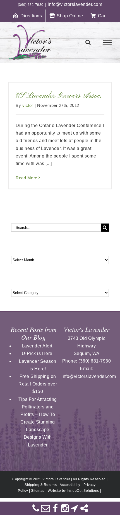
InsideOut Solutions (83, 491)
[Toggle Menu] (107, 42)
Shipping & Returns (41, 485)
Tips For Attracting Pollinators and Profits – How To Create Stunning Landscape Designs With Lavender (37, 422)
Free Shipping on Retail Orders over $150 (37, 384)
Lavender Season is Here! (37, 365)
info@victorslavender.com (75, 4)
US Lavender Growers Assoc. (59, 96)
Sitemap (38, 491)
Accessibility (70, 485)
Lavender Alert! (38, 346)
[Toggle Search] (88, 42)
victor (27, 105)
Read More (26, 177)
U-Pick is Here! (38, 353)
